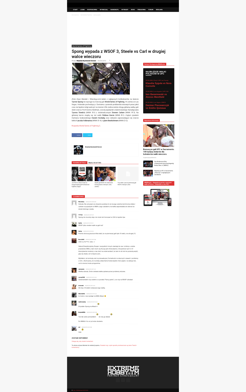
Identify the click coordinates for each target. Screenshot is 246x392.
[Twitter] (172, 1)
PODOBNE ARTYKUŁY (79, 163)
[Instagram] (169, 1)
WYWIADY (124, 9)
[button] (172, 9)
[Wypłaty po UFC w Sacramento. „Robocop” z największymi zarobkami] (148, 173)
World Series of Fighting (86, 15)
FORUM (150, 9)
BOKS (133, 9)
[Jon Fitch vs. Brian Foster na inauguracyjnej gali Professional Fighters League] (82, 174)
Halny (80, 231)
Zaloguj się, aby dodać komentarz (82, 341)
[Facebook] (166, 1)
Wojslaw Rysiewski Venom (86, 61)
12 (109, 60)
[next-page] (76, 189)
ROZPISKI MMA (92, 9)
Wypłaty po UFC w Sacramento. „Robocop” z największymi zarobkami (163, 172)
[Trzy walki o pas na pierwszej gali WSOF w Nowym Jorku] (128, 174)
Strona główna (75, 15)
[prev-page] (73, 189)
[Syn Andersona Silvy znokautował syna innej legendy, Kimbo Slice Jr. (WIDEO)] (148, 164)
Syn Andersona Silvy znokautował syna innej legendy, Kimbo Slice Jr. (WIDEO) (164, 163)
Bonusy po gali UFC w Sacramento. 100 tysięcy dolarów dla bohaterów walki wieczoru (158, 151)
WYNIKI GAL (104, 9)
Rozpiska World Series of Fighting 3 (86, 126)
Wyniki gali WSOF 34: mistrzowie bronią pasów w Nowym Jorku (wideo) (104, 184)
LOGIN (82, 9)
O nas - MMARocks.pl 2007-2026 (80, 390)
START (75, 9)
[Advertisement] (123, 30)
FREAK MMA (142, 9)
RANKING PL (115, 9)
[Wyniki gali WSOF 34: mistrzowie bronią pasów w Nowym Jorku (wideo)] (105, 174)
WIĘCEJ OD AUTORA (95, 163)
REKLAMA (159, 9)
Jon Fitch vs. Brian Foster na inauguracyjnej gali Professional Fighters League (80, 184)
